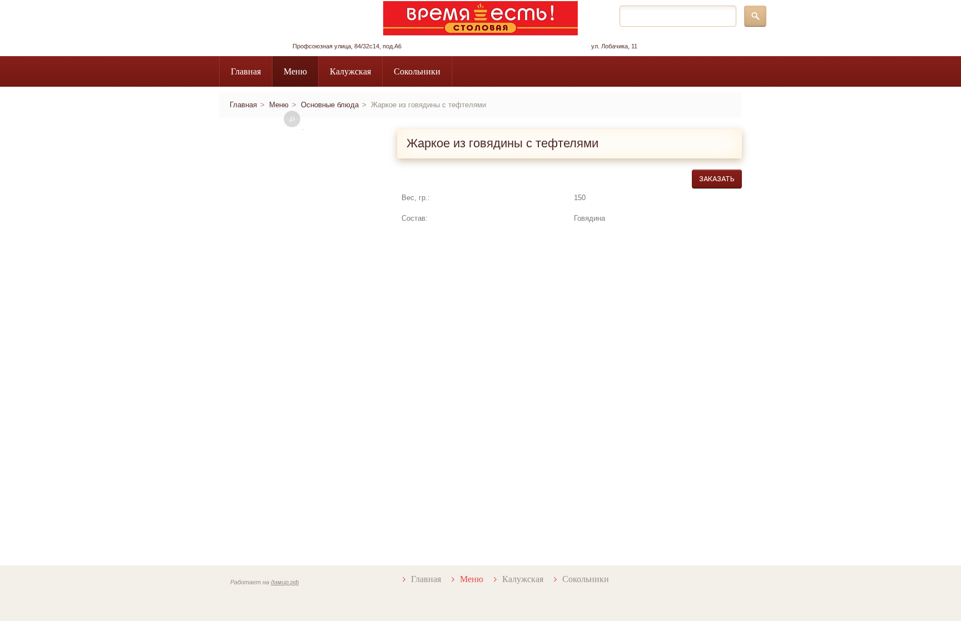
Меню (295, 71)
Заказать (717, 179)
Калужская (350, 71)
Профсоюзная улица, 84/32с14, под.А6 (347, 46)
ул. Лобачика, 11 (614, 46)
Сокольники (417, 71)
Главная (246, 71)
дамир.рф (285, 582)
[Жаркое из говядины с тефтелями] (302, 129)
